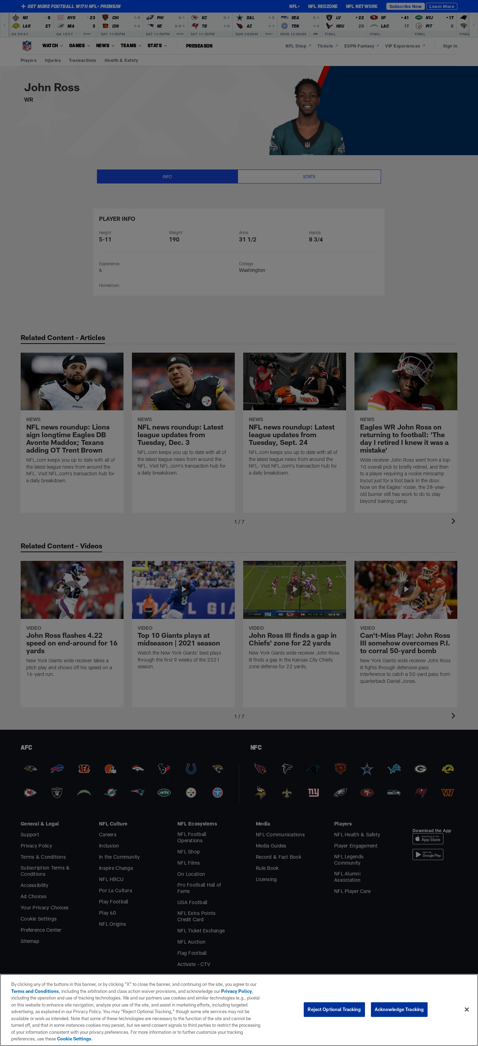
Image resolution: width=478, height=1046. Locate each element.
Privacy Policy (236, 991)
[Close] (467, 1009)
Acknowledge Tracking (399, 1009)
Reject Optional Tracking (334, 1009)
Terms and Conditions (35, 991)
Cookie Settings (74, 1038)
